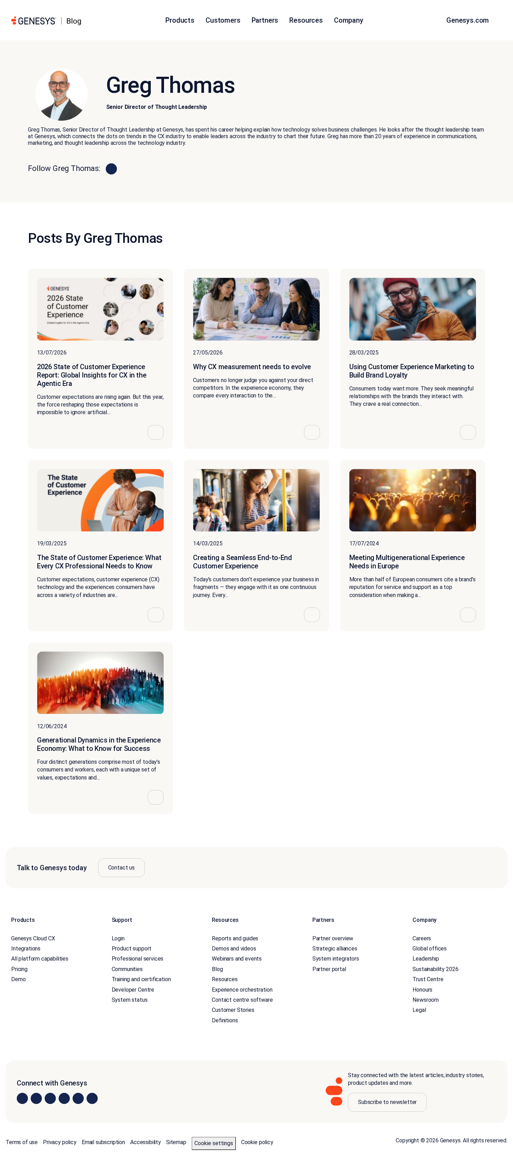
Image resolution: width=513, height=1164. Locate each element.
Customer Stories (233, 1010)
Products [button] (179, 20)
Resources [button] (306, 20)
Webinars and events (237, 958)
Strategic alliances (334, 948)
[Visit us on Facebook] (64, 1098)
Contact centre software (242, 1000)
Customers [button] (223, 20)
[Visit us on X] (50, 1098)
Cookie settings (213, 1143)
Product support (132, 948)
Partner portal (329, 969)
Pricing (19, 969)
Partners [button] (265, 20)
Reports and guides (235, 938)
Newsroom (425, 1000)
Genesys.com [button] (468, 20)
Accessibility (145, 1142)
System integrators (335, 958)
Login (118, 938)
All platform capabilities (39, 958)
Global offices (429, 948)
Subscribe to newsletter (387, 1102)
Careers (421, 938)
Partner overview (332, 938)
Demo (18, 979)
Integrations (25, 948)
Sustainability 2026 (435, 969)
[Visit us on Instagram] (36, 1098)
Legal (419, 1010)
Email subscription (103, 1142)
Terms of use (22, 1142)
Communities (127, 969)
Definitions (225, 1020)
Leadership (425, 958)
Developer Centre (133, 989)
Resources (225, 979)
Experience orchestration (242, 989)
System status (130, 1000)
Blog (217, 969)
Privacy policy (59, 1142)
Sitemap (176, 1142)
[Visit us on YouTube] (78, 1098)
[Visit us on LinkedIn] (22, 1098)
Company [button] (348, 20)
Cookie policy (257, 1142)
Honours (422, 989)
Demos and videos (234, 948)
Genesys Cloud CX (33, 938)
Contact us (121, 867)
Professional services (138, 958)
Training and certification (141, 979)
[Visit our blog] (92, 1098)
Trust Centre (427, 979)
